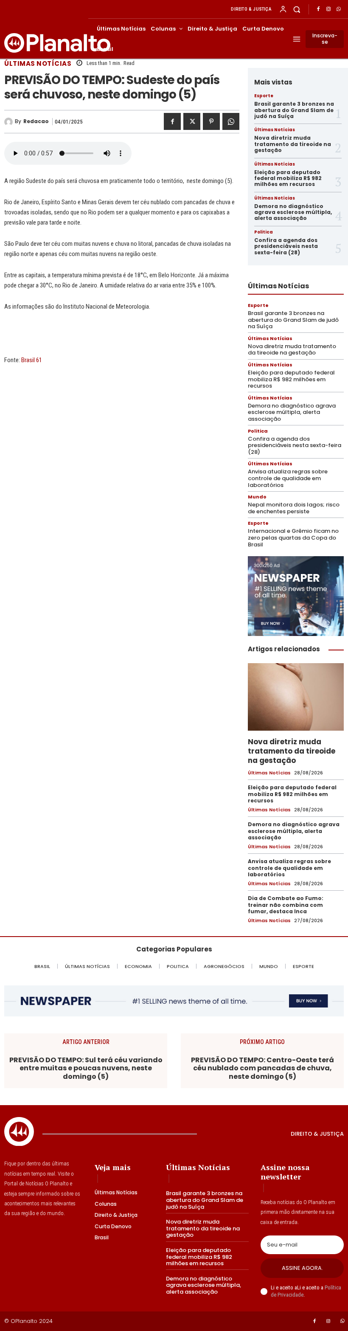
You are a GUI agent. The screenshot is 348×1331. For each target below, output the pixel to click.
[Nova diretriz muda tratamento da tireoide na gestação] (296, 696)
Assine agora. (302, 1268)
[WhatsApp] (339, 9)
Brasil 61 (31, 360)
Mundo (257, 497)
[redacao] (9, 122)
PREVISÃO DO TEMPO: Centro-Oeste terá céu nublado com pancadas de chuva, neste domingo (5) (262, 1068)
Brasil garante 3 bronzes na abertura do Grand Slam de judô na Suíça (294, 110)
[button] (297, 9)
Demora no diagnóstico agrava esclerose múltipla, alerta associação (293, 212)
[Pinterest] (211, 121)
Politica (263, 232)
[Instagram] (328, 9)
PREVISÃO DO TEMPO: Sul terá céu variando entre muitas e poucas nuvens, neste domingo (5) (86, 1068)
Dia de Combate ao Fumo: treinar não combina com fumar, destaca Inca (285, 905)
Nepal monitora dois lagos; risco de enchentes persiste (294, 508)
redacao (36, 121)
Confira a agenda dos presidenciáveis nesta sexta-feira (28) (286, 246)
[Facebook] (318, 9)
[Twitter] (191, 121)
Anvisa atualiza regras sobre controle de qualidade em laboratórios (288, 478)
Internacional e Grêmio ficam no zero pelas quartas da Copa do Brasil (293, 537)
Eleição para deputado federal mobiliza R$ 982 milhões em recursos (288, 178)
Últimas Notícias (37, 63)
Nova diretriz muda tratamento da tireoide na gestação (292, 144)
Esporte (263, 96)
